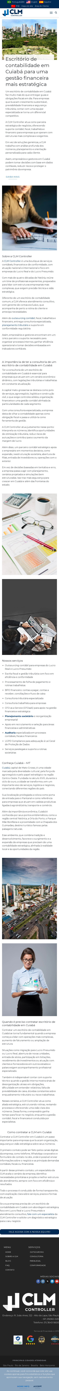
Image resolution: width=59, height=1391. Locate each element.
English (34, 2)
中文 (18, 6)
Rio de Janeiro (22, 1365)
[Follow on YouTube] (57, 1281)
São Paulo (8, 1365)
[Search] (56, 12)
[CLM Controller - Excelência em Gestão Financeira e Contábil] (16, 12)
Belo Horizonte (47, 1365)
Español (47, 2)
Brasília (34, 1365)
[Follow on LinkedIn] (52, 1281)
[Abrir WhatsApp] (52, 1384)
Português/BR (18, 2)
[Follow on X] (47, 1281)
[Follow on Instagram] (43, 1281)
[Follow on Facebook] (38, 1281)
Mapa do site (27, 6)
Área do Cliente (42, 6)
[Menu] (51, 12)
